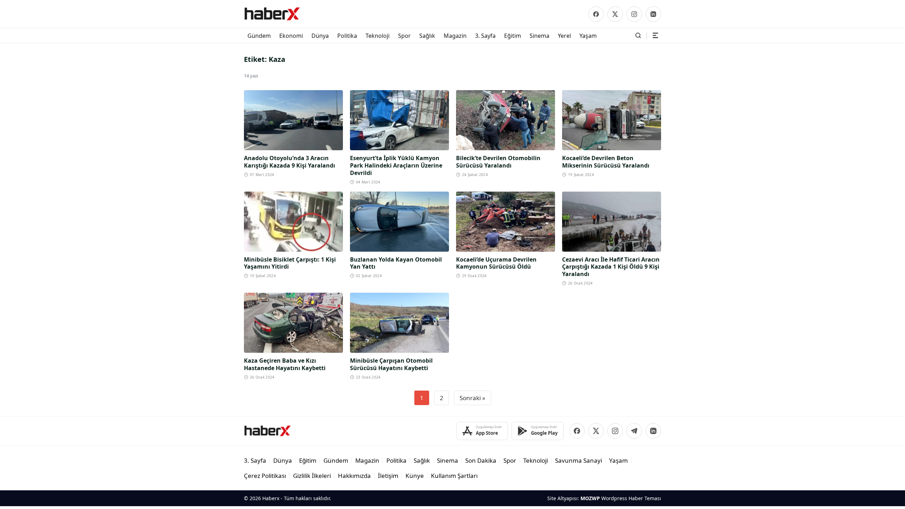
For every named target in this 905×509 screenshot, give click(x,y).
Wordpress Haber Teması (631, 498)
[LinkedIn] (653, 14)
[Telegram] (634, 431)
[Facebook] (596, 14)
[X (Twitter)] (615, 14)
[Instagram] (634, 14)
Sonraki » (472, 398)
